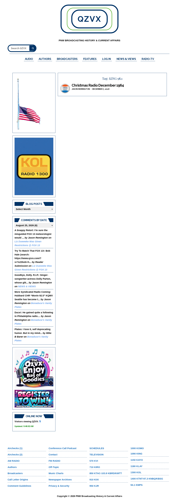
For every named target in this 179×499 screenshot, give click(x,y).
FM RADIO (54, 461)
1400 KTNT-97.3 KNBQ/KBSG (147, 478)
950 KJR (94, 486)
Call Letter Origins (18, 479)
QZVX (89, 19)
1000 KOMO (137, 448)
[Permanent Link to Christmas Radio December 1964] (65, 88)
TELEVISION (97, 454)
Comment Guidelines (19, 486)
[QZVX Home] (34, 166)
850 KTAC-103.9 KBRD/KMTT (106, 473)
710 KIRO (95, 467)
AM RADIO (14, 461)
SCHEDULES (97, 448)
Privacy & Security (59, 486)
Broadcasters (15, 473)
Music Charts (56, 473)
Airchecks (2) (15, 454)
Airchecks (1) (15, 448)
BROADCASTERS (67, 59)
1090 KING (136, 453)
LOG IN (106, 59)
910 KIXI (94, 479)
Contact (53, 454)
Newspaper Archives (60, 479)
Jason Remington (81, 89)
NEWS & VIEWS (126, 59)
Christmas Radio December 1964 (98, 85)
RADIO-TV (148, 59)
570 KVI (94, 461)
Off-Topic (54, 467)
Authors (12, 467)
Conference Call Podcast (62, 448)
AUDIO (29, 59)
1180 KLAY (136, 466)
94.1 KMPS (137, 485)
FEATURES (89, 59)
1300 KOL (136, 472)
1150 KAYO (137, 460)
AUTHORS (45, 59)
